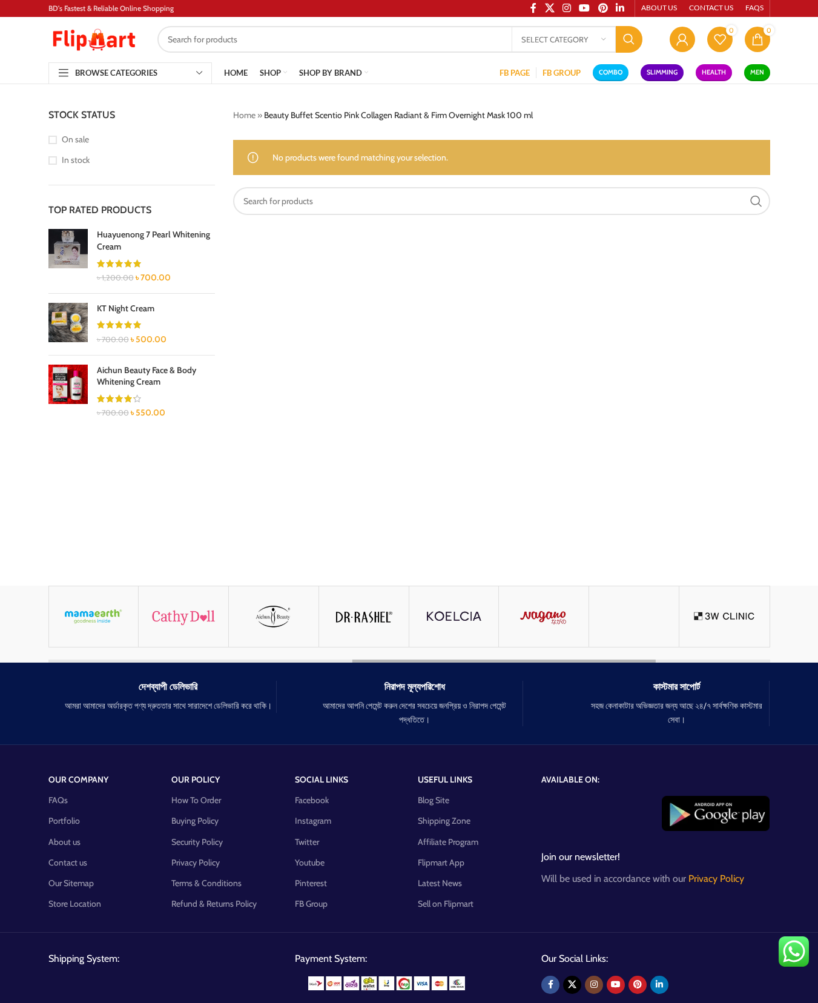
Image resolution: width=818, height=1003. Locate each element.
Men (757, 72)
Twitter (307, 841)
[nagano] (282, 616)
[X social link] (572, 985)
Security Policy (197, 841)
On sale (75, 139)
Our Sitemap (71, 883)
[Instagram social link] (594, 985)
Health (714, 72)
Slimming (662, 72)
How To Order (196, 800)
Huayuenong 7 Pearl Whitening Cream (153, 240)
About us (64, 841)
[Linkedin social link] (659, 985)
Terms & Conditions (206, 883)
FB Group (311, 903)
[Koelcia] (192, 616)
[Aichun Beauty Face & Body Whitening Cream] (68, 392)
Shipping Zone (444, 820)
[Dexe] (642, 616)
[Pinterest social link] (637, 985)
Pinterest (311, 883)
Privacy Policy (195, 862)
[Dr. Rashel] (102, 616)
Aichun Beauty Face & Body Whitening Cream (146, 376)
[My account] (682, 39)
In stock (76, 159)
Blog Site (433, 800)
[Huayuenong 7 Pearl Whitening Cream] (68, 256)
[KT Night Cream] (68, 324)
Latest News (440, 883)
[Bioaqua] (372, 616)
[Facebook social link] (550, 985)
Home (244, 115)
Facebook (312, 800)
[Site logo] (93, 38)
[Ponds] (732, 616)
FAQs (58, 800)
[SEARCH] (629, 39)
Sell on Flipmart (445, 903)
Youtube (310, 862)
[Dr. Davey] (552, 616)
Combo (610, 72)
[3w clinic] (462, 616)
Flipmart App (441, 862)
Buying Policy (195, 820)
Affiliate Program (448, 841)
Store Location (74, 903)
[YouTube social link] (616, 985)
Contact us (67, 862)
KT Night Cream (125, 308)
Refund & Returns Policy (214, 903)
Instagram (313, 820)
